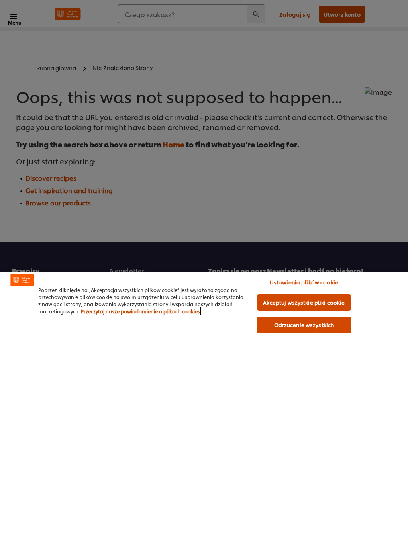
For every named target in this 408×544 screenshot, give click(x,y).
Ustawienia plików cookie (304, 282)
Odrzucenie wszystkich (304, 324)
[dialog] (204, 408)
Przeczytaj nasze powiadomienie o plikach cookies (140, 311)
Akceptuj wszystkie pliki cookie (304, 302)
